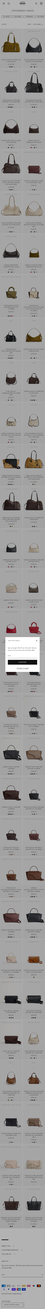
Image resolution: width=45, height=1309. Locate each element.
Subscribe (22, 662)
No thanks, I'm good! (22, 668)
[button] (37, 640)
